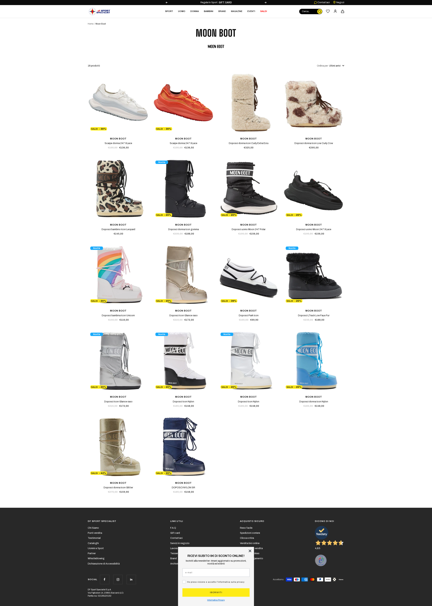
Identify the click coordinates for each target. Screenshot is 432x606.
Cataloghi (93, 543)
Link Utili (176, 521)
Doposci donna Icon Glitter (118, 487)
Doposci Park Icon (249, 315)
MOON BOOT (118, 138)
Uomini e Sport (96, 548)
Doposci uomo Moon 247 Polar (248, 229)
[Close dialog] (250, 550)
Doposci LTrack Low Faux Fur (313, 315)
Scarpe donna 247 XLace (118, 143)
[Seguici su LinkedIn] (131, 579)
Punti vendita (95, 533)
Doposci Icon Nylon (183, 401)
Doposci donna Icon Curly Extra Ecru (248, 143)
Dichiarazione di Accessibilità (104, 563)
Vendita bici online (250, 543)
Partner (92, 553)
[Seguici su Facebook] (104, 579)
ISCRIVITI (216, 592)
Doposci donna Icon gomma (183, 229)
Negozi (340, 2)
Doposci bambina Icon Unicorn (118, 315)
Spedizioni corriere (250, 533)
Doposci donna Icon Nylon (313, 401)
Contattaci (323, 2)
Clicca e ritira (247, 538)
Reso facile (246, 528)
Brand (222, 11)
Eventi (251, 11)
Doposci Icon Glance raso (183, 315)
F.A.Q (173, 528)
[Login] (335, 11)
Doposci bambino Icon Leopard (118, 229)
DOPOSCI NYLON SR (183, 487)
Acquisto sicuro (252, 521)
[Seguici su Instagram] (118, 579)
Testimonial (94, 538)
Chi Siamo (93, 528)
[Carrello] (342, 11)
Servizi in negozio (180, 543)
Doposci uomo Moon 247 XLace (313, 229)
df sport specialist (102, 521)
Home (90, 24)
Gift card (175, 533)
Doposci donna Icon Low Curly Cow (313, 143)
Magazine (236, 11)
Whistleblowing (96, 558)
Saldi (263, 11)
